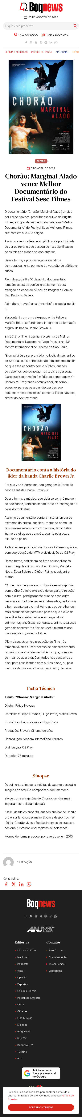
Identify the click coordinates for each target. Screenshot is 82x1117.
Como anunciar (58, 957)
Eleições (22, 1024)
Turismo (22, 1051)
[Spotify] (46, 42)
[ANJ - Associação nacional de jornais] (41, 929)
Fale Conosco (57, 950)
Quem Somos (57, 963)
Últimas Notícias (16, 51)
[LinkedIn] (51, 42)
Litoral (21, 1004)
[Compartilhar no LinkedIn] (21, 884)
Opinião (22, 977)
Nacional (62, 51)
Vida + (21, 970)
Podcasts (22, 963)
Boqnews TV (25, 1044)
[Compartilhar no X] (14, 884)
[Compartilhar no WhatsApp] (29, 884)
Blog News (23, 1031)
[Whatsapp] (56, 42)
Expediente (55, 970)
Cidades (22, 1011)
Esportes (22, 984)
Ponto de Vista (41, 51)
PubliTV (22, 1038)
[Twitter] (41, 42)
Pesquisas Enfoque (28, 997)
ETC (20, 1058)
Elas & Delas (24, 1017)
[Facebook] (26, 42)
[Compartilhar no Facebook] (6, 884)
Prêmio (41, 161)
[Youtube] (36, 42)
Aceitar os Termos (41, 1107)
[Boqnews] (41, 7)
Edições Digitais (26, 990)
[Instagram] (31, 42)
